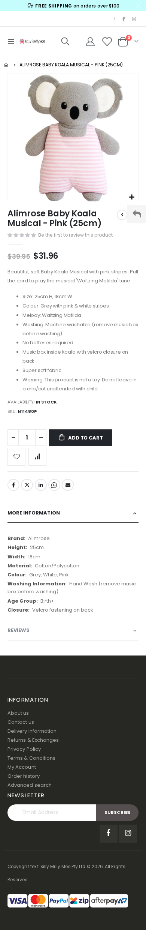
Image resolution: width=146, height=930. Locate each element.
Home (6, 64)
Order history (23, 776)
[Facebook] (123, 18)
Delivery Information (32, 731)
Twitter (27, 485)
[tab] (73, 513)
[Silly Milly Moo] (32, 41)
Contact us (20, 722)
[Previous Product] (122, 215)
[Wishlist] (107, 41)
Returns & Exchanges (33, 740)
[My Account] (90, 41)
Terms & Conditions (31, 758)
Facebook (13, 485)
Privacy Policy (24, 749)
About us (18, 713)
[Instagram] (134, 18)
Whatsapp (54, 485)
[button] (131, 197)
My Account (21, 767)
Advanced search (29, 785)
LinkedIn (41, 485)
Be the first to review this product (75, 235)
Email (68, 485)
